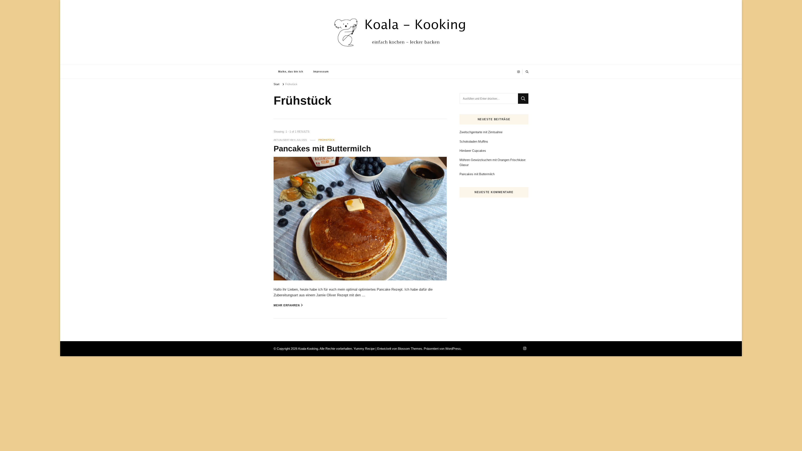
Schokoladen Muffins (473, 141)
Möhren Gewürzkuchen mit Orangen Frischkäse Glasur (492, 162)
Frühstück (327, 140)
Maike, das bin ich (290, 71)
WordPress (453, 348)
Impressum (321, 71)
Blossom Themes (410, 348)
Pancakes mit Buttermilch (322, 148)
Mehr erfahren (287, 305)
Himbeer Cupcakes (472, 150)
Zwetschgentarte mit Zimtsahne (481, 132)
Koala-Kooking (308, 348)
